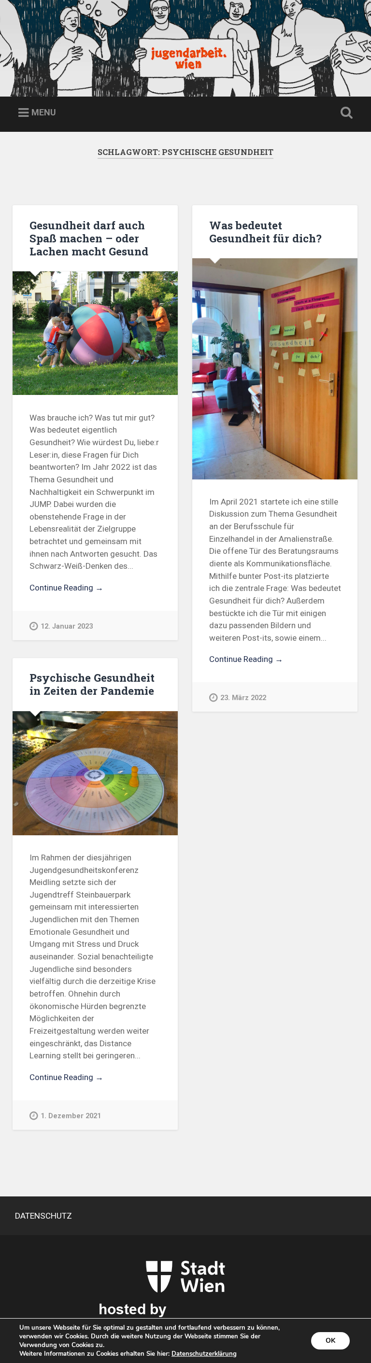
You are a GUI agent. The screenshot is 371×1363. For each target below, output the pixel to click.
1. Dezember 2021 (71, 1116)
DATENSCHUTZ (43, 1216)
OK (330, 1340)
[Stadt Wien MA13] (185, 1294)
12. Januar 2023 (67, 626)
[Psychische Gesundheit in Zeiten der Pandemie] (95, 773)
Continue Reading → (66, 587)
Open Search (345, 113)
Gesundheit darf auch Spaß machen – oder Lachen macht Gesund (88, 238)
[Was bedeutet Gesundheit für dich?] (274, 368)
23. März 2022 (243, 698)
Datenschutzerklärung (204, 1353)
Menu (43, 112)
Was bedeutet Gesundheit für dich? (265, 231)
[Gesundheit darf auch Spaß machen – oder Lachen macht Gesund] (95, 333)
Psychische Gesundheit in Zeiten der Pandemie (92, 684)
